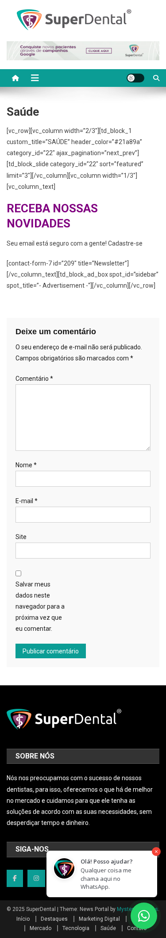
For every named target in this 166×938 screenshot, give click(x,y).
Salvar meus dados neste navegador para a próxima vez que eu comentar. (40, 607)
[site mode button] (135, 78)
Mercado (40, 928)
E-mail (26, 500)
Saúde (108, 928)
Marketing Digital (99, 919)
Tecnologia (75, 928)
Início (23, 919)
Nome (26, 465)
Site (21, 536)
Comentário (34, 378)
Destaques (54, 919)
